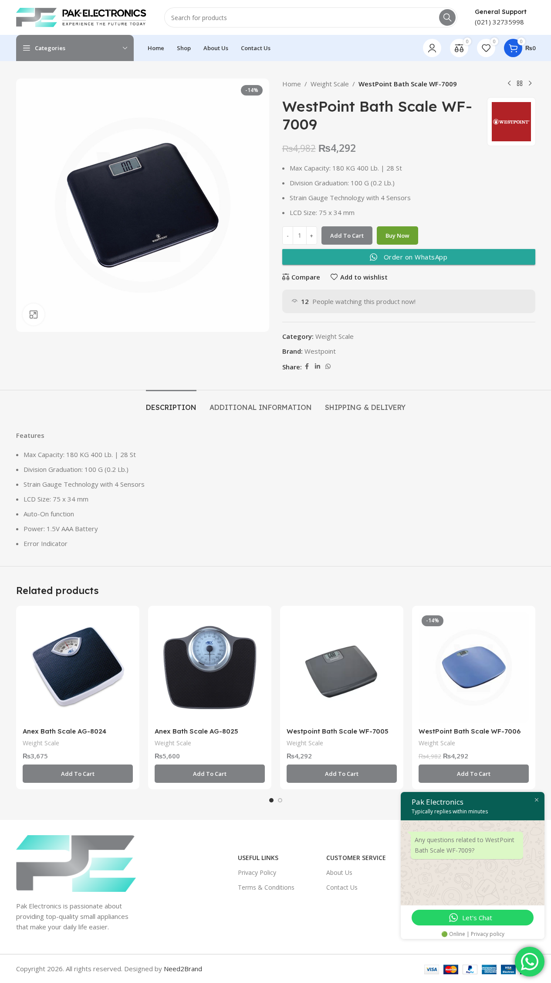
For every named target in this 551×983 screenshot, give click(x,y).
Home (291, 83)
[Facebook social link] (307, 366)
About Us (339, 872)
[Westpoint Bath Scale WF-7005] (342, 667)
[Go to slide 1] (271, 800)
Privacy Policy (257, 872)
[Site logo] (81, 16)
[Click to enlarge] (33, 314)
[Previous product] (509, 84)
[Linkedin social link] (317, 366)
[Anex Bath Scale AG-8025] (210, 667)
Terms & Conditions (266, 887)
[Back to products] (519, 84)
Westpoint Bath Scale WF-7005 (338, 731)
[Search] (447, 17)
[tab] (171, 403)
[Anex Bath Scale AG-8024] (78, 667)
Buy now (397, 235)
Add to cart (347, 235)
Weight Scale (330, 83)
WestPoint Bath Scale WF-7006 (470, 731)
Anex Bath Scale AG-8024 (64, 731)
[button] (78, 774)
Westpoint (320, 351)
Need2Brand (183, 968)
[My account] (432, 48)
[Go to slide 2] (280, 800)
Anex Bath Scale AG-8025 (196, 731)
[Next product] (530, 84)
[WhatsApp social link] (328, 366)
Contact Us (342, 887)
